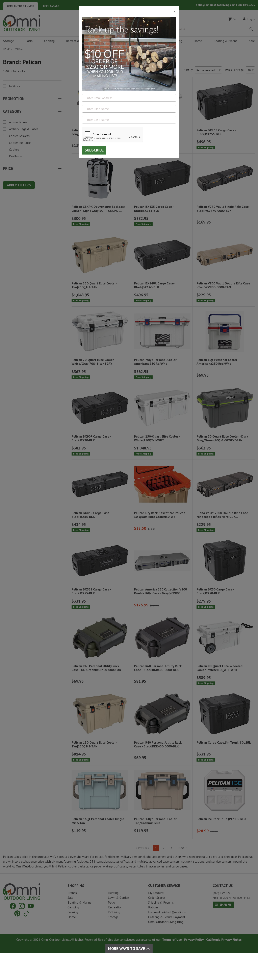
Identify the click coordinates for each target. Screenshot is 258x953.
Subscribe (94, 150)
